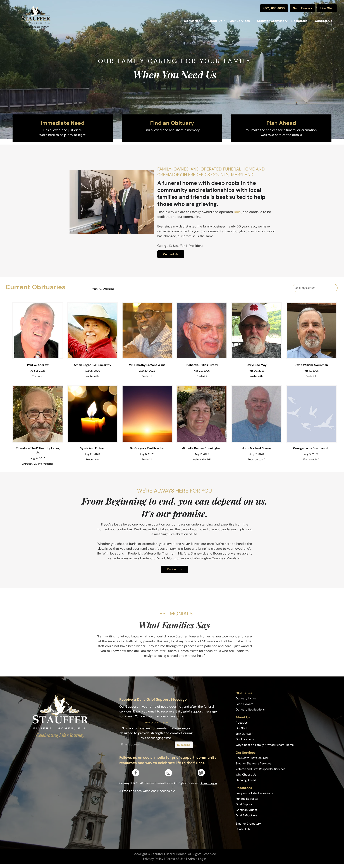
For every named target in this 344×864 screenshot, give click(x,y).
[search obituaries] (334, 288)
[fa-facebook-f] (135, 774)
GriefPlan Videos (246, 810)
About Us (242, 722)
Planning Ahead (246, 780)
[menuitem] (194, 21)
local (237, 212)
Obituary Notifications (250, 709)
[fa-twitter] (201, 774)
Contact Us (243, 829)
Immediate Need (63, 122)
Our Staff (241, 728)
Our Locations (245, 739)
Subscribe (183, 745)
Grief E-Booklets (246, 815)
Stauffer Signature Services (253, 763)
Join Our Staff (244, 734)
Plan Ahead (281, 122)
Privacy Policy (153, 859)
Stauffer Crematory (248, 823)
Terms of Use (175, 859)
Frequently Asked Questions (254, 793)
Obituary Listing (246, 698)
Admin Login (208, 783)
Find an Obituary (172, 122)
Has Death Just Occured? (252, 758)
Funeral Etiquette (247, 799)
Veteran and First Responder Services (260, 769)
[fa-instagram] (168, 774)
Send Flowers (244, 704)
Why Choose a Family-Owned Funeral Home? (265, 745)
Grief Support (244, 804)
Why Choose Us (246, 774)
